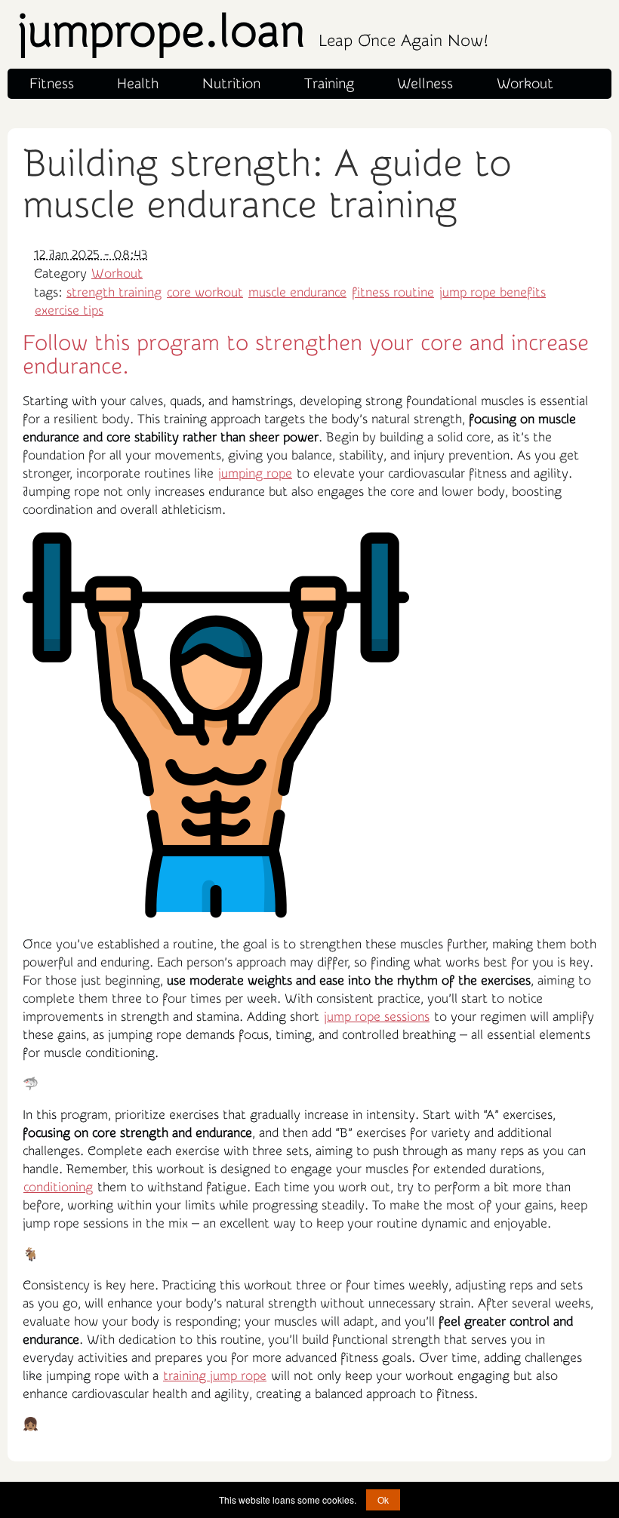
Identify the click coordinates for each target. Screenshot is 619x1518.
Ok (383, 1499)
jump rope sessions (377, 1016)
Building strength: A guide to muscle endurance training (267, 184)
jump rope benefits (492, 292)
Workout (525, 83)
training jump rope (214, 1376)
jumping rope (255, 473)
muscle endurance (297, 292)
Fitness (51, 83)
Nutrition (231, 83)
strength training (114, 292)
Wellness (425, 83)
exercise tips (69, 310)
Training (329, 83)
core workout (205, 292)
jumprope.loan (252, 32)
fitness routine (393, 292)
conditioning (58, 1187)
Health (138, 83)
